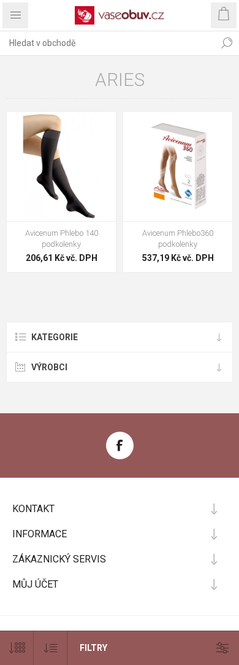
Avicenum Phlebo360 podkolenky (177, 238)
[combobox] (107, 43)
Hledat (226, 43)
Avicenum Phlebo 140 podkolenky (61, 238)
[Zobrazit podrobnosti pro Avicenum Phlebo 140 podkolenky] (61, 166)
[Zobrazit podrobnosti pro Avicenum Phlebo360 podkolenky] (177, 166)
